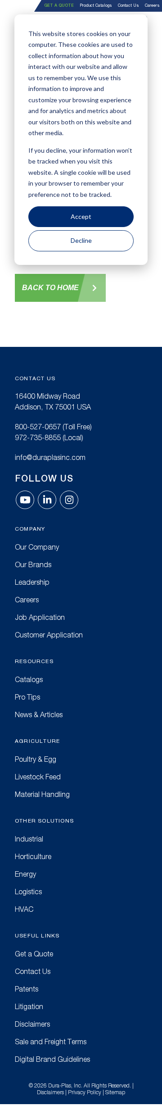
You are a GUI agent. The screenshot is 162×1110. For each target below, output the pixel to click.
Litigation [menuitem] (29, 1006)
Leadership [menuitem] (32, 582)
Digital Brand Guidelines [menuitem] (52, 1059)
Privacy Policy (84, 1092)
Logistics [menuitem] (28, 891)
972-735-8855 (38, 437)
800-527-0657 (38, 427)
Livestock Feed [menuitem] (38, 777)
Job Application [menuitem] (40, 617)
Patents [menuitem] (26, 989)
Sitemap (115, 1092)
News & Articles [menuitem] (39, 714)
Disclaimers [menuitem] (32, 1024)
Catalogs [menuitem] (29, 679)
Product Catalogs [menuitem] (96, 6)
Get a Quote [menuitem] (59, 5)
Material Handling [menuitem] (42, 794)
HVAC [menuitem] (24, 909)
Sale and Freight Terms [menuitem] (50, 1041)
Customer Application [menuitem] (49, 635)
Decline (81, 240)
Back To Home (50, 287)
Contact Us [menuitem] (128, 6)
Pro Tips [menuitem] (27, 697)
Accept (81, 216)
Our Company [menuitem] (37, 547)
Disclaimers (50, 1092)
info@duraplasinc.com (50, 457)
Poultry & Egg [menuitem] (35, 759)
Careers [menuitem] (152, 6)
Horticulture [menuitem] (33, 856)
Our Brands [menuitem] (33, 564)
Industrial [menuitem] (29, 839)
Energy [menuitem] (25, 874)
